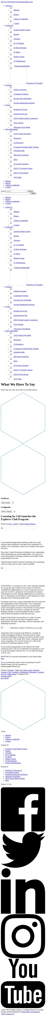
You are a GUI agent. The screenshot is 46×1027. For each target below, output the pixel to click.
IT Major (8, 757)
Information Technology (28, 672)
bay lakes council (26, 670)
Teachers (8, 753)
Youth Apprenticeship (13, 763)
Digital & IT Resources (13, 770)
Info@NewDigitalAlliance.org (22, 2)
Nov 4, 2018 (12, 524)
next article (5, 678)
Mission (8, 181)
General (10, 670)
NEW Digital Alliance (28, 524)
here (2, 659)
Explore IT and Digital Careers (16, 749)
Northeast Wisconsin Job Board (16, 774)
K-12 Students (10, 755)
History (8, 183)
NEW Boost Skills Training (15, 778)
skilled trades (11, 674)
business (36, 670)
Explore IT (9, 25)
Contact (8, 187)
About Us (8, 6)
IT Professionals (11, 761)
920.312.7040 (6, 2)
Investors (8, 85)
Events (7, 105)
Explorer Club (6, 672)
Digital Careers (10, 759)
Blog (7, 780)
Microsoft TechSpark (12, 776)
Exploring (15, 672)
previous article (6, 676)
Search (3, 191)
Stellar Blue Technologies (31, 1012)
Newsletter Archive (12, 772)
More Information (11, 129)
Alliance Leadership (12, 185)
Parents (7, 751)
